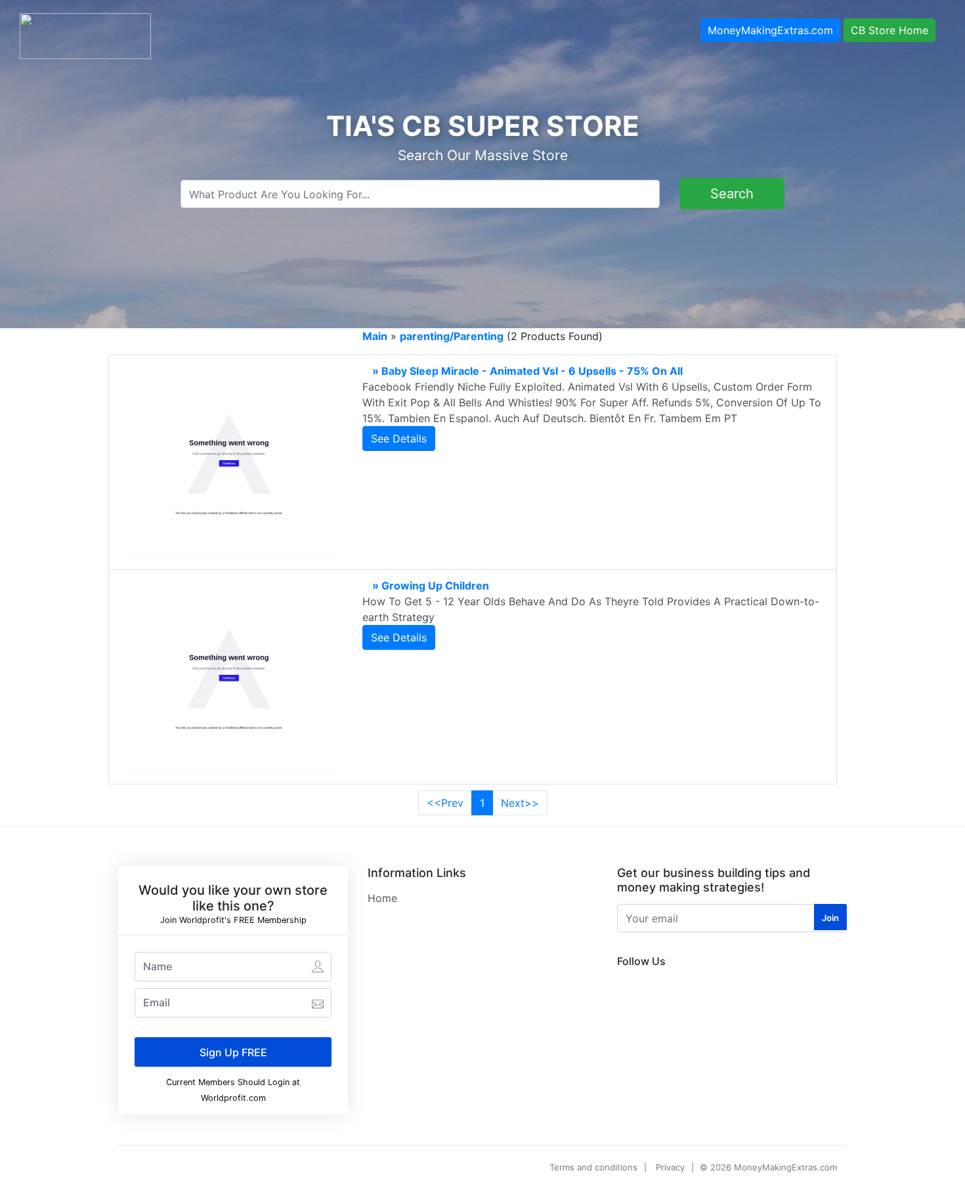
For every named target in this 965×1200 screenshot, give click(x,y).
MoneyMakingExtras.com (770, 30)
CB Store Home (889, 30)
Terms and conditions (593, 1167)
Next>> (520, 802)
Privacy (670, 1167)
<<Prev (445, 802)
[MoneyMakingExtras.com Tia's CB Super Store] (85, 34)
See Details (399, 438)
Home (382, 898)
